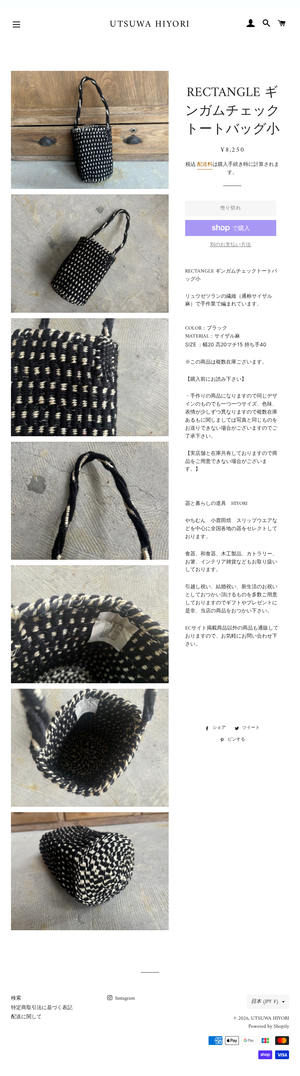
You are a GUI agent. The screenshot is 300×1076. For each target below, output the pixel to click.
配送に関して (26, 1017)
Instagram (124, 998)
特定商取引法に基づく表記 (41, 1007)
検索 (16, 998)
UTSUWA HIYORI (150, 24)
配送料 (205, 164)
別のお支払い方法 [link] (230, 245)
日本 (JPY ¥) (264, 1001)
